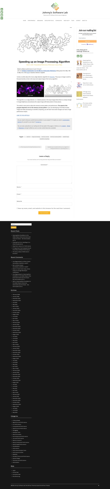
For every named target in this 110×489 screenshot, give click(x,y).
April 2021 (15, 390)
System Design (16, 458)
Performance (31, 20)
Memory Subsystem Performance (21, 442)
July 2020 (15, 408)
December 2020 (16, 398)
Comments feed (16, 474)
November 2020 (16, 400)
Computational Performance (41, 65)
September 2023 (17, 332)
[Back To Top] (98, 485)
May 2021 (15, 388)
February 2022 (16, 370)
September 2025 (17, 300)
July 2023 (15, 336)
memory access (45, 136)
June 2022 (15, 362)
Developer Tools (49, 20)
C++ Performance (17, 424)
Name (19, 187)
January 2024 (16, 324)
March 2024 (16, 320)
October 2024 (16, 312)
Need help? (67, 20)
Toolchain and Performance (19, 460)
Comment (44, 165)
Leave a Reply (58, 65)
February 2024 (16, 322)
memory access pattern (55, 136)
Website (19, 201)
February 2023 (16, 346)
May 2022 (15, 364)
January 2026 (16, 296)
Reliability (15, 454)
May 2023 (15, 340)
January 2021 (16, 396)
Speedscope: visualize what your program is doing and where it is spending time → (58, 147)
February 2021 (16, 394)
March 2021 (15, 392)
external (28, 136)
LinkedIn (63, 126)
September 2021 (16, 380)
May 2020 (15, 412)
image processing (36, 136)
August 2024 (16, 314)
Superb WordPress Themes (43, 485)
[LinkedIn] (1, 9)
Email (19, 194)
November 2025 (16, 298)
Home (24, 20)
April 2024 (15, 318)
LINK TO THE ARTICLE (23, 115)
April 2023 (15, 342)
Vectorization (16, 462)
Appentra (52, 77)
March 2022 (16, 368)
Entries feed (15, 472)
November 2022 (16, 352)
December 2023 (16, 326)
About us (84, 20)
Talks (72, 20)
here (28, 72)
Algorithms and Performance (20, 422)
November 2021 (16, 376)
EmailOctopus (90, 44)
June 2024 (15, 316)
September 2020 (17, 404)
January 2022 (16, 372)
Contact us (38, 122)
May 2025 (15, 304)
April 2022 (15, 366)
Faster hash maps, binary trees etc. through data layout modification (21, 270)
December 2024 (16, 310)
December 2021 (16, 374)
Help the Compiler (17, 434)
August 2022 (16, 358)
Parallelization (16, 446)
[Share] (1, 18)
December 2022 (16, 350)
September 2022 (17, 356)
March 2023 (16, 344)
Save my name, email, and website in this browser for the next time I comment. (44, 208)
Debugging (40, 20)
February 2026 (16, 294)
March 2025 (16, 306)
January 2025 (16, 308)
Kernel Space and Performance (20, 436)
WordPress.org (16, 476)
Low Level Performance (18, 438)
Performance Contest (18, 452)
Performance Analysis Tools (19, 450)
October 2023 (16, 330)
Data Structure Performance (20, 428)
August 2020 (16, 406)
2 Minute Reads (16, 420)
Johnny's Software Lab (55, 12)
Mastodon (21, 128)
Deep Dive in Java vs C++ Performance (22, 246)
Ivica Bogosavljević (17, 261)
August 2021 (15, 382)
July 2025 (15, 302)
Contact (78, 20)
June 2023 (15, 338)
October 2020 (16, 402)
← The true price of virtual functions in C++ (30, 147)
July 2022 (15, 360)
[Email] (1, 15)
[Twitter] (1, 12)
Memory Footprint (17, 440)
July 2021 (15, 384)
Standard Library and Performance (21, 456)
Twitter (68, 126)
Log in (14, 470)
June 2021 (15, 386)
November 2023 (16, 328)
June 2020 (15, 410)
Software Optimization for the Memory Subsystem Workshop (39, 71)
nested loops (66, 136)
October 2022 (16, 354)
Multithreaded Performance (19, 444)
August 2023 (16, 334)
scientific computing (44, 139)
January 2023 (16, 348)
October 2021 (16, 378)
